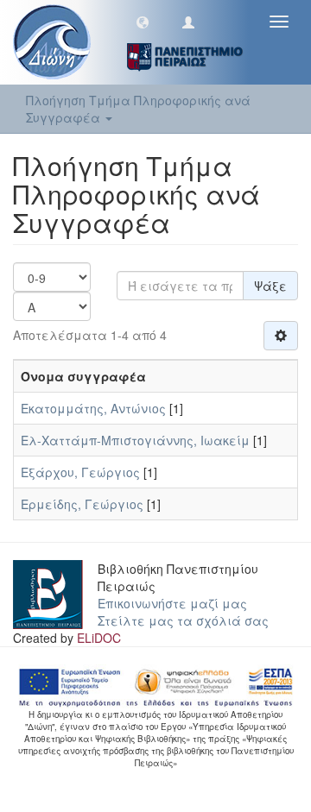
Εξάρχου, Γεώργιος (80, 472)
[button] (142, 21)
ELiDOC (99, 637)
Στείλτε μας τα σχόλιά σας (183, 620)
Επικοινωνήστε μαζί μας (172, 603)
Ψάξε (270, 285)
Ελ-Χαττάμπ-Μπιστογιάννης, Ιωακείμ (135, 440)
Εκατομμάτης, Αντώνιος (93, 408)
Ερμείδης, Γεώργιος (82, 504)
